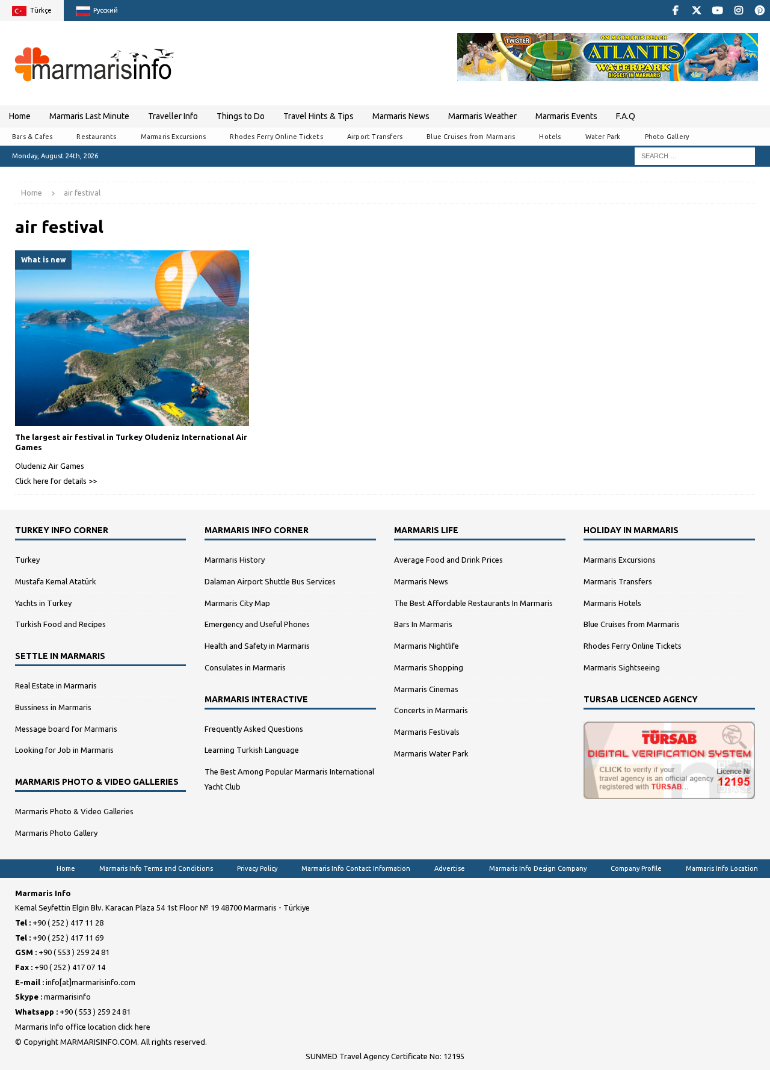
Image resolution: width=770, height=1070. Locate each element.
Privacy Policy (257, 868)
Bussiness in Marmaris (53, 707)
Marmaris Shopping (428, 667)
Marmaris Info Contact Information (355, 868)
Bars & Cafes (32, 136)
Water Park (603, 136)
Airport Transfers (374, 136)
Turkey (27, 559)
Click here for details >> (56, 481)
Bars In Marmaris (423, 624)
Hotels (550, 136)
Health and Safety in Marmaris (257, 646)
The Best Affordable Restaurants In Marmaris (473, 603)
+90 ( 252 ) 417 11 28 (67, 922)
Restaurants (96, 136)
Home (20, 116)
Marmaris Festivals (427, 732)
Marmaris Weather (482, 116)
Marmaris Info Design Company (538, 868)
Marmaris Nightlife (426, 646)
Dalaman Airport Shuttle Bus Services (270, 581)
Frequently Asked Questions (254, 729)
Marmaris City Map (237, 603)
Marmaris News (401, 116)
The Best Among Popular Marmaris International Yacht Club (289, 779)
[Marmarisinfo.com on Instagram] (738, 10)
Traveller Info (173, 116)
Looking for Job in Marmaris (64, 750)
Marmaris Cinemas (426, 689)
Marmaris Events (566, 116)
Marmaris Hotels (612, 603)
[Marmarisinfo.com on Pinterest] (759, 10)
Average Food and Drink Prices (448, 559)
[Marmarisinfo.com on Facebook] (675, 10)
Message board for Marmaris (66, 729)
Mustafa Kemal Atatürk (55, 581)
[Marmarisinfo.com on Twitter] (696, 10)
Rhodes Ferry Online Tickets (276, 136)
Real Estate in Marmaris (56, 685)
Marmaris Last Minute (89, 116)
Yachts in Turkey (43, 603)
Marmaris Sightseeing (622, 667)
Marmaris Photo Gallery (56, 833)
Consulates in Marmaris (245, 667)
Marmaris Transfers (618, 581)
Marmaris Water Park (431, 753)
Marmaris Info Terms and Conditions (156, 868)
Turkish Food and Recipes (60, 624)
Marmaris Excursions (173, 136)
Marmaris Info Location (722, 868)
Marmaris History (235, 559)
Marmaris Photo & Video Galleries (74, 811)
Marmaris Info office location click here (82, 1026)
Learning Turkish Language (252, 750)
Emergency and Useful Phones (257, 624)
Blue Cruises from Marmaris (471, 136)
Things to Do (241, 116)
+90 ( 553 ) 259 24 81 (73, 952)
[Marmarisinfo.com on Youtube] (717, 10)
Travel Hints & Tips (318, 116)
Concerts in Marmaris (431, 710)
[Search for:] (695, 155)
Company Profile (636, 868)
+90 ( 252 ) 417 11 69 (67, 937)
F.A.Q (625, 116)
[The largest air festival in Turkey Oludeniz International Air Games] (132, 338)
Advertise (449, 868)
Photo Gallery (667, 136)
